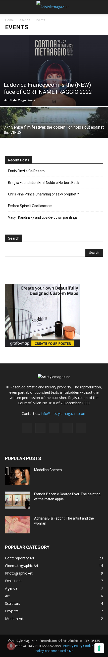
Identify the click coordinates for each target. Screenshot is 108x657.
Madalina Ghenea (48, 470)
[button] (9, 7)
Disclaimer (51, 651)
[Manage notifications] (11, 646)
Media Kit (66, 651)
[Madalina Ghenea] (17, 476)
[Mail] (54, 428)
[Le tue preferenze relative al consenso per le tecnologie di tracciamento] (99, 648)
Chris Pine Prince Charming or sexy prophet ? (43, 194)
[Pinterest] (68, 428)
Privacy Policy (72, 646)
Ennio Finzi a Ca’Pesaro (26, 171)
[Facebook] (27, 428)
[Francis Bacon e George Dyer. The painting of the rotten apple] (17, 500)
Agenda (24, 20)
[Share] (81, 428)
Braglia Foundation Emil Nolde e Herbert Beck (43, 183)
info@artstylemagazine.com (63, 413)
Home (9, 20)
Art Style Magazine (18, 100)
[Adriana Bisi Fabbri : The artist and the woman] (17, 524)
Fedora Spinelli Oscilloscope (30, 206)
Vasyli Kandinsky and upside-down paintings (43, 217)
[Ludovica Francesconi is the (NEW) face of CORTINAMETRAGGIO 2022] (54, 70)
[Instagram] (40, 428)
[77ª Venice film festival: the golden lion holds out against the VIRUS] (54, 133)
